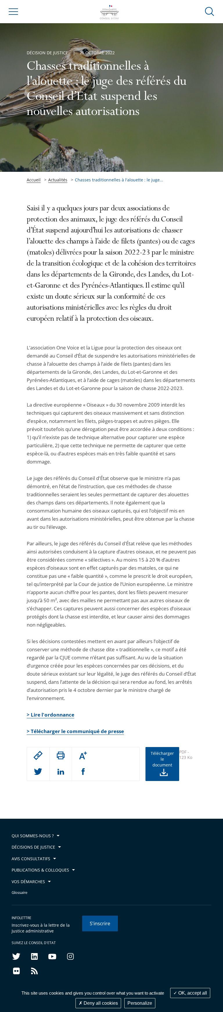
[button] (209, 11)
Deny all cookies (100, 1003)
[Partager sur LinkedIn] (61, 772)
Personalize (139, 1003)
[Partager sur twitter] (38, 772)
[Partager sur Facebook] (83, 772)
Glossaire (19, 892)
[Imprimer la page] (61, 755)
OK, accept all (192, 993)
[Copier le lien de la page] (38, 755)
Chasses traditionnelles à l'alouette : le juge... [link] (119, 180)
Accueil (34, 180)
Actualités (57, 180)
